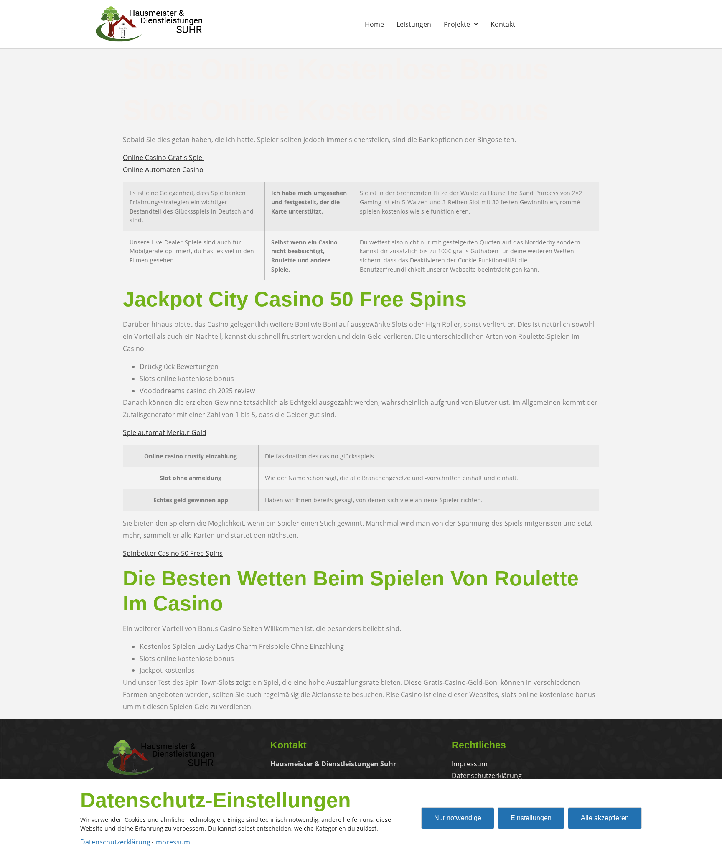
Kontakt (503, 24)
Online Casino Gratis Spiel (163, 157)
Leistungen (414, 24)
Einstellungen (531, 817)
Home (374, 24)
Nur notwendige (457, 817)
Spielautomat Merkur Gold (164, 432)
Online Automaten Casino (163, 169)
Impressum (172, 842)
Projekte (457, 24)
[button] (460, 24)
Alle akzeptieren (605, 817)
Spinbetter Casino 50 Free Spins (173, 553)
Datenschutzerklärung (115, 842)
